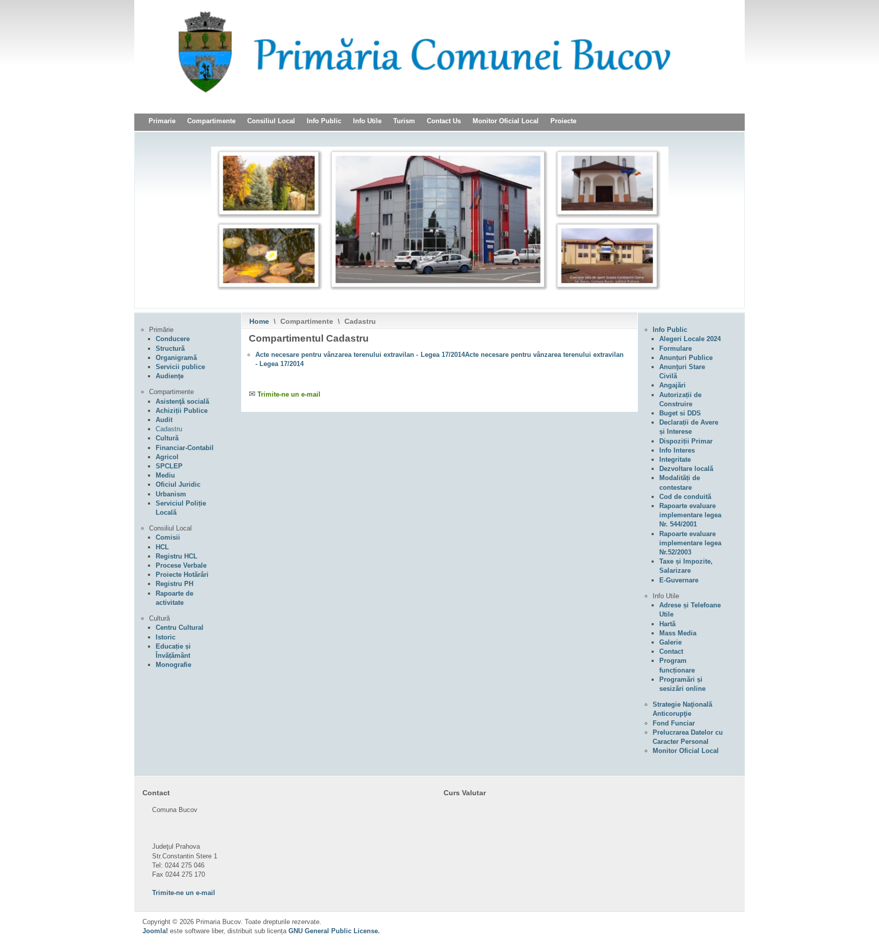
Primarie (162, 121)
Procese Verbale (181, 565)
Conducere (173, 339)
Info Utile (367, 121)
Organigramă (176, 357)
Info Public (324, 121)
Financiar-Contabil (185, 448)
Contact (671, 651)
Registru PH (174, 584)
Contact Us (444, 121)
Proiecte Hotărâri (182, 574)
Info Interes (677, 450)
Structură (170, 348)
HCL (162, 547)
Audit (164, 420)
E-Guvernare (678, 580)
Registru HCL (176, 556)
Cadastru (169, 429)
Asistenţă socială (182, 401)
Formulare (675, 348)
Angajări (672, 385)
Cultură (167, 438)
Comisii (168, 537)
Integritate (675, 459)
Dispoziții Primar (686, 441)
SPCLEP (169, 466)
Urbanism (171, 494)
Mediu (165, 475)
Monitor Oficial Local (506, 121)
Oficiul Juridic (178, 484)
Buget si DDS (680, 413)
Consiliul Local (271, 121)
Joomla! (155, 931)
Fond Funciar (674, 723)
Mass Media (677, 633)
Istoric (165, 637)
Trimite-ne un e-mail (288, 394)
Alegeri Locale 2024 (690, 339)
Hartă (667, 624)
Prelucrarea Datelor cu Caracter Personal (688, 737)
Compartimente (211, 121)
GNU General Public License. (334, 931)
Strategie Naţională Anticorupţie (682, 709)
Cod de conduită (685, 496)
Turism (404, 121)
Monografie (173, 664)
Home (259, 321)
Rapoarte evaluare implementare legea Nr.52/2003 (690, 543)
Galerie (670, 642)
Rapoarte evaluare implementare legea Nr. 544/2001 (690, 515)
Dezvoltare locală (686, 468)
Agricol (167, 457)
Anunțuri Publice (686, 357)
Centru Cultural (179, 627)
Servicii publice (180, 367)
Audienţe (170, 376)
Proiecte (563, 121)
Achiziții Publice (182, 410)
